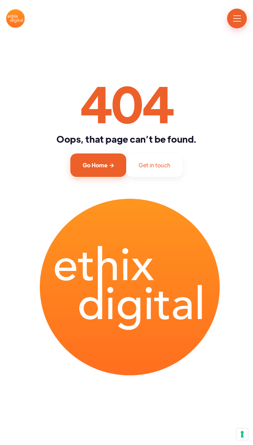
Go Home (98, 165)
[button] (237, 18)
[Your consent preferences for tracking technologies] (242, 434)
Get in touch (154, 165)
